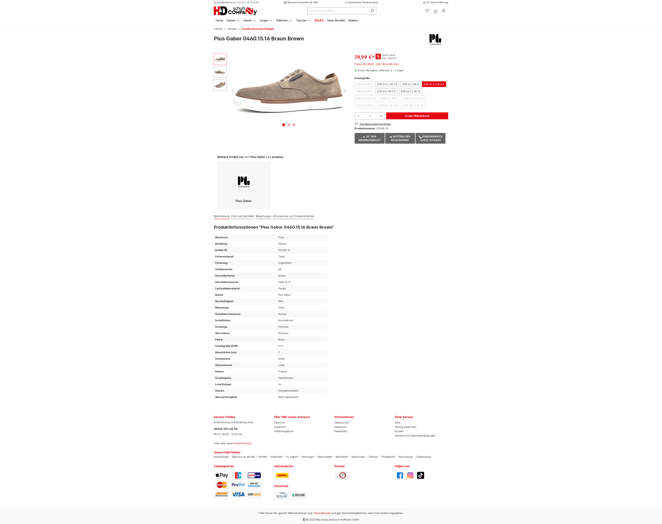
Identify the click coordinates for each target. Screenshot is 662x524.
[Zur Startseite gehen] (235, 10)
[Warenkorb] (450, 9)
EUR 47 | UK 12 (365, 105)
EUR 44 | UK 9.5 (387, 91)
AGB (397, 422)
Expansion (280, 426)
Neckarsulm (358, 456)
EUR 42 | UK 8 (411, 84)
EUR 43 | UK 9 (364, 91)
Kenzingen (308, 456)
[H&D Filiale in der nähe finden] (435, 10)
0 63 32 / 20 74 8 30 (247, 2)
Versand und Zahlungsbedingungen (415, 435)
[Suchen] (372, 10)
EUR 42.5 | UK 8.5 (434, 84)
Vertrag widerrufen (405, 426)
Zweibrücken (423, 456)
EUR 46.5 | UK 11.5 (414, 98)
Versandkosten (322, 513)
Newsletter (340, 431)
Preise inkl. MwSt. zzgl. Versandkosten (377, 64)
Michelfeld (342, 456)
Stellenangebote (283, 431)
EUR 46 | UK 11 (389, 98)
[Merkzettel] (427, 10)
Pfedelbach (388, 456)
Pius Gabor (244, 201)
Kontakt (399, 431)
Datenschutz (341, 422)
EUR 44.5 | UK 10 (410, 91)
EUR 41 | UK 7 (364, 84)
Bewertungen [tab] (263, 216)
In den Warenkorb (417, 116)
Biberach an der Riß (243, 456)
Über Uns (279, 422)
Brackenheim (221, 456)
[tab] (222, 216)
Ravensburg (406, 456)
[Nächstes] (345, 90)
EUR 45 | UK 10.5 (366, 98)
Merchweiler (325, 456)
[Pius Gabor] (435, 39)
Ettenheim (276, 456)
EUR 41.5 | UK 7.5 (387, 84)
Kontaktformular (242, 443)
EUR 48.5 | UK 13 (413, 105)
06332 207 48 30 (225, 429)
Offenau (373, 456)
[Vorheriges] (232, 90)
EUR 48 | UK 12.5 (388, 105)
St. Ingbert (292, 456)
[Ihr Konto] (444, 10)
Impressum (340, 426)
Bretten (263, 456)
